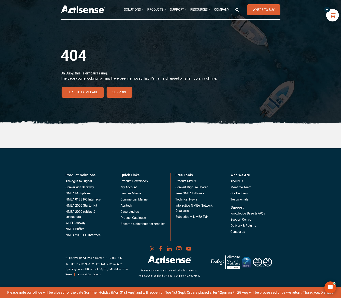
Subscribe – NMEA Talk (191, 217)
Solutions (132, 9)
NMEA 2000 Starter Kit (81, 205)
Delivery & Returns (243, 225)
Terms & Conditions (88, 274)
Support (177, 9)
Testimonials (239, 199)
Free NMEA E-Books (189, 193)
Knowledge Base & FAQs (247, 213)
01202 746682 (85, 264)
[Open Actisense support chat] (330, 287)
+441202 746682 (111, 264)
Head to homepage (82, 92)
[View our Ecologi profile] (225, 263)
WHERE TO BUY (263, 10)
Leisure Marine (131, 193)
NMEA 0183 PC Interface (83, 199)
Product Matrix (185, 181)
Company (221, 9)
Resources (199, 9)
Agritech (126, 205)
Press (69, 274)
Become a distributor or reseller (143, 224)
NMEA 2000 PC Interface (83, 235)
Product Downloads (134, 181)
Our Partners (239, 193)
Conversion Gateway (80, 187)
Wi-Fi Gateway (76, 223)
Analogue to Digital (79, 181)
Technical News (186, 199)
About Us (236, 181)
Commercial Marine (134, 199)
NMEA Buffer (75, 229)
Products (155, 9)
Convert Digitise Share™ (192, 187)
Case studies (130, 212)
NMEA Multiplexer (78, 193)
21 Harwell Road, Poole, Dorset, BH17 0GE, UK (94, 258)
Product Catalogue (133, 218)
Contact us (237, 232)
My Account (129, 187)
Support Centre (240, 219)
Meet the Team (241, 187)
